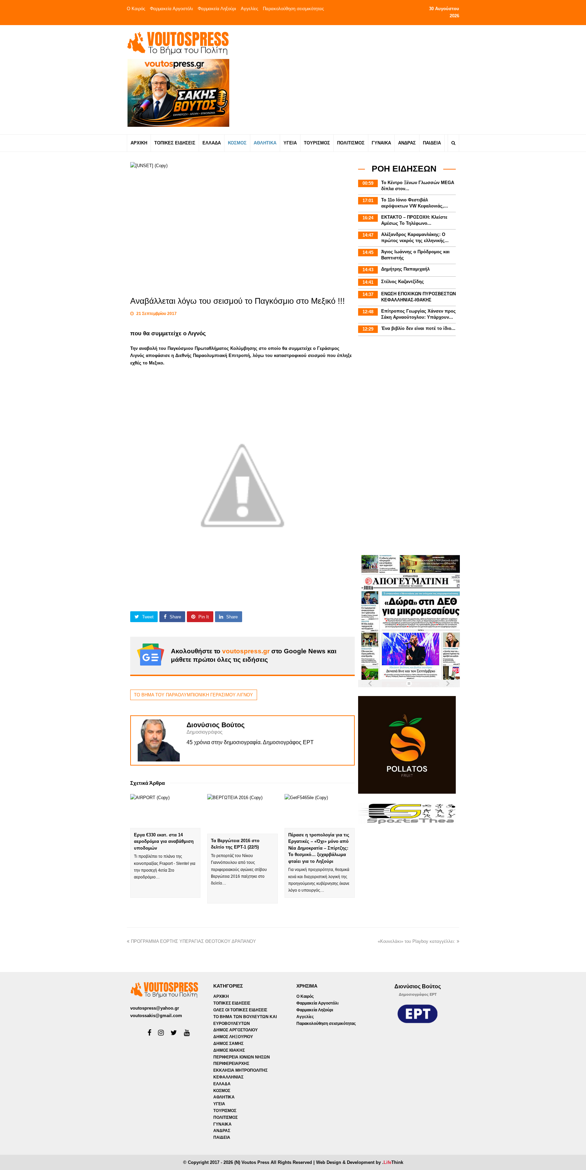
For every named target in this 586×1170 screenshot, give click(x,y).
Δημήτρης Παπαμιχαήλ (405, 269)
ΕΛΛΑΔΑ (222, 1084)
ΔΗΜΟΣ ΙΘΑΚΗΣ (229, 1050)
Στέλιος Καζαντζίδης (402, 281)
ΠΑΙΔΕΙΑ (221, 1137)
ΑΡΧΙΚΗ (221, 996)
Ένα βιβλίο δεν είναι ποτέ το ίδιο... (418, 328)
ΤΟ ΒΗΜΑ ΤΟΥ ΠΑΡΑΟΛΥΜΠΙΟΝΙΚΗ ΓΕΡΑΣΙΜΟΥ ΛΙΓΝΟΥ (193, 694)
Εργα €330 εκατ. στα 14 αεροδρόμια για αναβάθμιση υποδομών (164, 841)
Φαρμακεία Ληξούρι (217, 8)
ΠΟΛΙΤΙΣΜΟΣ (225, 1117)
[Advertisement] (353, 79)
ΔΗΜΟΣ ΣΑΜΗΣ (228, 1043)
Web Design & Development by (359, 1162)
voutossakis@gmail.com (156, 1015)
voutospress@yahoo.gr (154, 1008)
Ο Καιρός (136, 8)
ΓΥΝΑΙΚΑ (222, 1124)
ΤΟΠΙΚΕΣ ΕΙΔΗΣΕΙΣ (231, 1003)
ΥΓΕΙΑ (219, 1104)
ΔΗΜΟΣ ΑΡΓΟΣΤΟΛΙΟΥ (235, 1030)
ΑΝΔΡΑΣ (221, 1130)
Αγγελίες (249, 8)
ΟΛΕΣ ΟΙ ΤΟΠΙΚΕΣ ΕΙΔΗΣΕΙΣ (240, 1010)
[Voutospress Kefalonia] (178, 43)
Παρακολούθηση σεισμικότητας (293, 8)
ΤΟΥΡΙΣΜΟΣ (224, 1110)
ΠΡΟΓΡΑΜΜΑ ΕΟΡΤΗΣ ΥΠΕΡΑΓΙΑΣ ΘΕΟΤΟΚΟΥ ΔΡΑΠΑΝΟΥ (193, 941)
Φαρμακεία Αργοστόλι (171, 8)
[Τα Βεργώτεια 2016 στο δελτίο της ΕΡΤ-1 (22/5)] (242, 813)
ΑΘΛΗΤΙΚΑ (224, 1097)
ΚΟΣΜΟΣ (221, 1090)
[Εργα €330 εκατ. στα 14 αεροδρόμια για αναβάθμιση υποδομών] (165, 811)
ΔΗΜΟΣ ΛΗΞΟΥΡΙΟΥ (233, 1036)
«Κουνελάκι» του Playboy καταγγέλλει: (416, 941)
